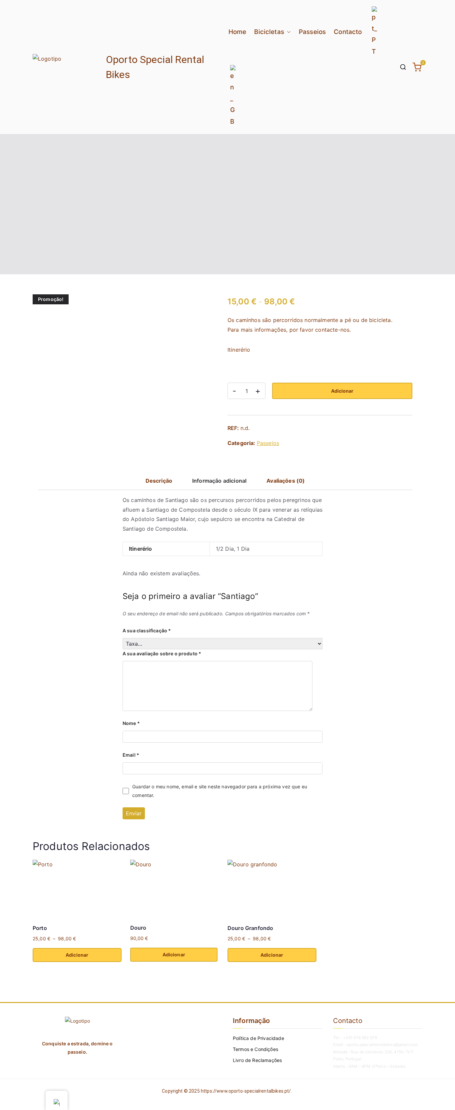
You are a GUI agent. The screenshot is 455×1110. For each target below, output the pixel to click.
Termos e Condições (255, 1049)
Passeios (312, 32)
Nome (131, 723)
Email (131, 755)
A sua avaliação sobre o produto (162, 653)
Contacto (348, 32)
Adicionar (342, 391)
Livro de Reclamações (257, 1060)
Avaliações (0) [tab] (285, 480)
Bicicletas (269, 32)
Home (237, 32)
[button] (287, 32)
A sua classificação (147, 630)
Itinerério (239, 349)
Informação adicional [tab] (219, 480)
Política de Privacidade (258, 1038)
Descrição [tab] (159, 480)
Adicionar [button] (174, 954)
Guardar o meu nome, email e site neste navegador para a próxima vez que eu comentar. (219, 791)
